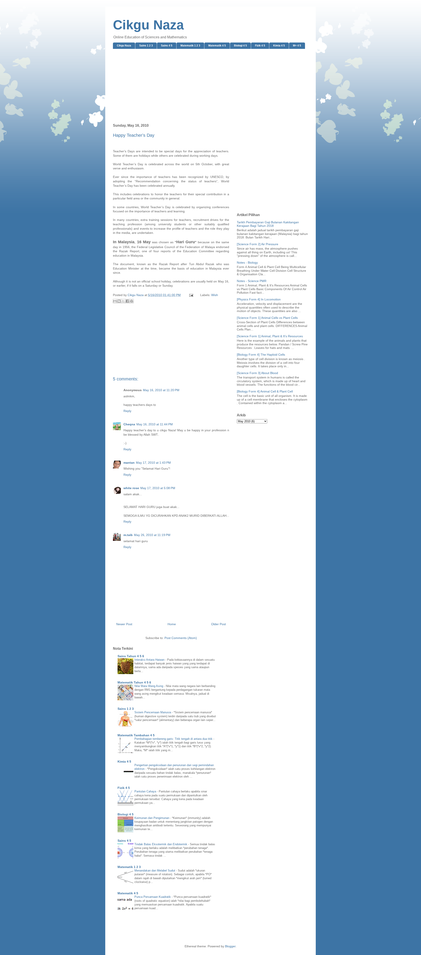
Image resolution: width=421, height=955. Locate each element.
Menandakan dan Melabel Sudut (155, 870)
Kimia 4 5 (279, 45)
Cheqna (129, 424)
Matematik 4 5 (217, 45)
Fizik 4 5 (260, 45)
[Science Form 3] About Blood (257, 373)
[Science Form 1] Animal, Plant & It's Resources (270, 336)
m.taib (128, 535)
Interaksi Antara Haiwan (149, 659)
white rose (131, 488)
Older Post (218, 624)
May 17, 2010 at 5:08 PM (157, 488)
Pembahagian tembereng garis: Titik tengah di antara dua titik (173, 738)
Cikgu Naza (148, 25)
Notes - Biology (247, 262)
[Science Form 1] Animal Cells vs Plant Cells (267, 318)
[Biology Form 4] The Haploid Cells (261, 354)
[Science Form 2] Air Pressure (257, 244)
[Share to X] (123, 301)
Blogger (230, 946)
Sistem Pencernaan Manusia (153, 712)
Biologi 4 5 (240, 45)
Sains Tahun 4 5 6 (131, 656)
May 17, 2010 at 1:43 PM (153, 462)
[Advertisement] (210, 86)
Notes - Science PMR (251, 281)
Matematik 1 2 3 (190, 45)
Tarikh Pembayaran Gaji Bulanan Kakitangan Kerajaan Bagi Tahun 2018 (268, 224)
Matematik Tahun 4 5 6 (134, 682)
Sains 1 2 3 (146, 45)
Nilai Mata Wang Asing (149, 686)
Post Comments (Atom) (180, 638)
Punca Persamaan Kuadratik (153, 896)
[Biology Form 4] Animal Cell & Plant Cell (265, 391)
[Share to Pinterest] (131, 301)
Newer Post (124, 624)
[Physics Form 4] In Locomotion (259, 299)
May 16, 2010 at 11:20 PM (161, 390)
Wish (214, 295)
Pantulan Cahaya (145, 791)
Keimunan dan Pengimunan (152, 818)
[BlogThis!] (119, 301)
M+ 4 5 (297, 45)
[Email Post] (191, 295)
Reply (127, 411)
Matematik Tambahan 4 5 (136, 735)
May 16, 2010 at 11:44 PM (154, 424)
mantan (129, 462)
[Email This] (115, 301)
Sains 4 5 (166, 45)
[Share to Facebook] (127, 301)
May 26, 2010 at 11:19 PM (152, 535)
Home (172, 624)
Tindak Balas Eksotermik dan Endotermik (161, 844)
